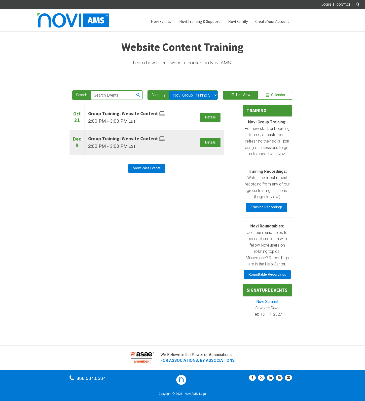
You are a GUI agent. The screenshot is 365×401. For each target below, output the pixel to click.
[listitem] (328, 4)
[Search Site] (358, 4)
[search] (138, 95)
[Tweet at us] (261, 378)
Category (158, 95)
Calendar (277, 95)
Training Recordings (267, 207)
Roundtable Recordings (267, 274)
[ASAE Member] (141, 358)
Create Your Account (272, 21)
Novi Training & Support (199, 21)
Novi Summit (267, 301)
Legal (203, 394)
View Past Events (147, 168)
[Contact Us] (288, 378)
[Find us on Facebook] (252, 378)
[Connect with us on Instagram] (279, 378)
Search (81, 95)
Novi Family (237, 21)
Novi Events (160, 21)
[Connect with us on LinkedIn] (270, 378)
